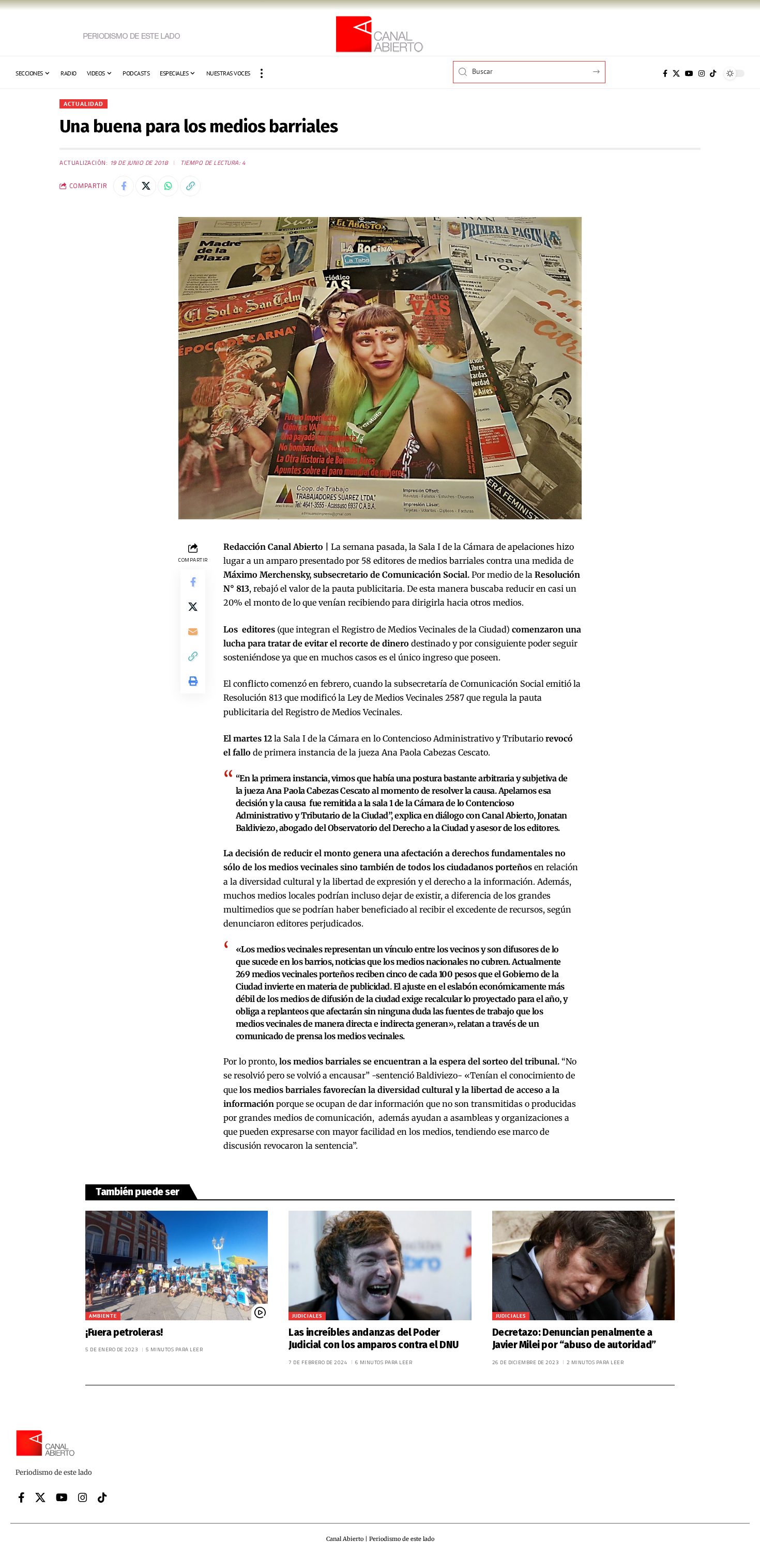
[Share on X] (145, 186)
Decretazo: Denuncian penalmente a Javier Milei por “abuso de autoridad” (574, 1338)
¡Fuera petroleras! (124, 1332)
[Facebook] (665, 73)
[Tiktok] (713, 73)
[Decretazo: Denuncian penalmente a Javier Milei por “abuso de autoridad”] (583, 1265)
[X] (676, 73)
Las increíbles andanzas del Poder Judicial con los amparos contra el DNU (373, 1338)
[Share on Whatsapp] (168, 186)
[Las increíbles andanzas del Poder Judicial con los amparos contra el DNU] (379, 1265)
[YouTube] (689, 73)
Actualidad (83, 103)
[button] (261, 73)
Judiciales (307, 1316)
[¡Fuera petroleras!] (176, 1265)
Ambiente (103, 1316)
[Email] (192, 631)
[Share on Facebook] (123, 186)
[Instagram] (701, 73)
